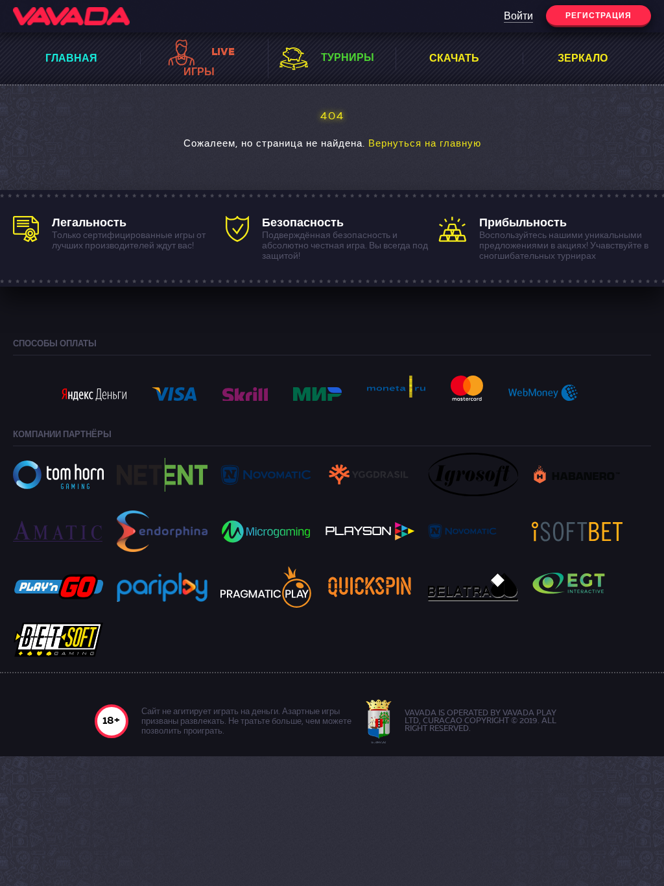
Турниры (347, 58)
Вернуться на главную (424, 144)
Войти (518, 17)
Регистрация (598, 16)
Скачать (454, 59)
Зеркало (583, 59)
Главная (71, 59)
